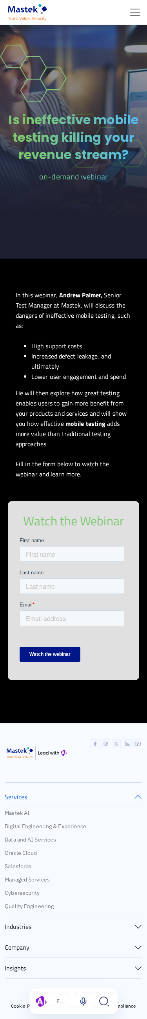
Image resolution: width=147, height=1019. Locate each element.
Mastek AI (17, 812)
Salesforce (18, 866)
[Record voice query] (83, 1001)
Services (16, 797)
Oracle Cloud (21, 852)
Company (17, 947)
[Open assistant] (104, 1001)
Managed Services (27, 879)
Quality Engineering (29, 906)
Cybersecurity (22, 892)
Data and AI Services (30, 839)
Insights (15, 968)
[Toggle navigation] (135, 12)
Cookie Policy (25, 1006)
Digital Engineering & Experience (45, 826)
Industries (18, 926)
